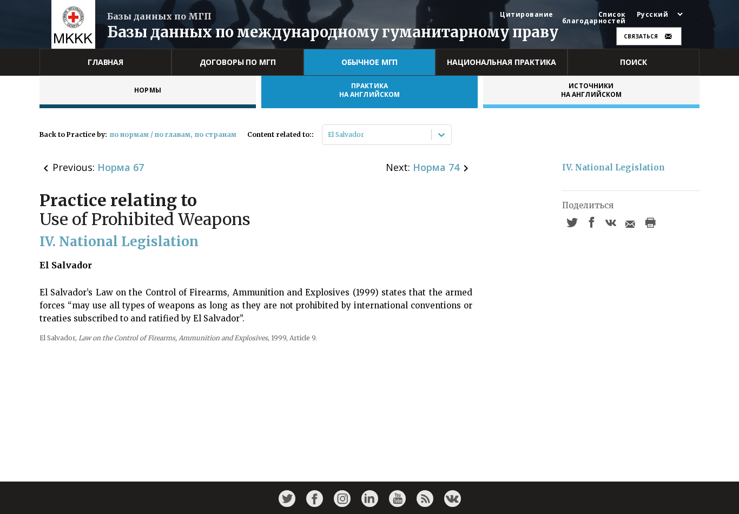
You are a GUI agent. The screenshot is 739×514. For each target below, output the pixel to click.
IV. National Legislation (613, 167)
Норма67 (120, 167)
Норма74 (436, 167)
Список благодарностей (594, 17)
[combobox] (328, 135)
